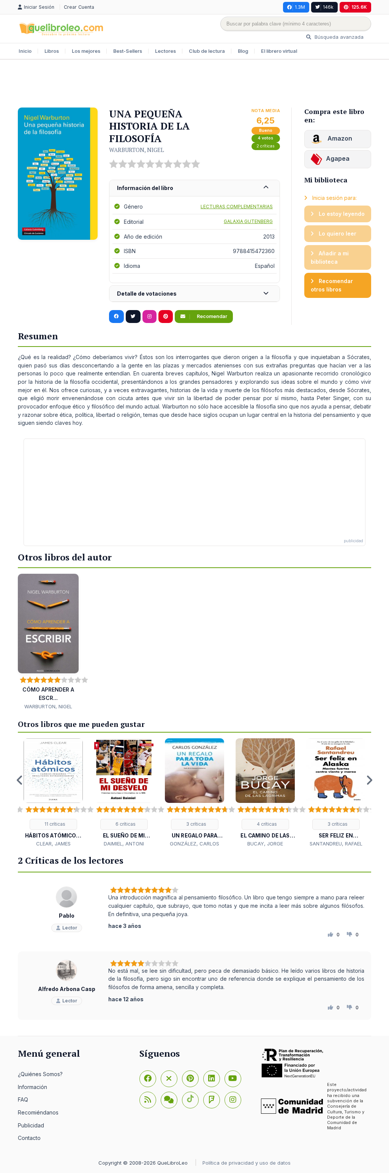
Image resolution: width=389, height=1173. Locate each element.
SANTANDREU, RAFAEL (336, 844)
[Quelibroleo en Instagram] (149, 316)
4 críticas (266, 824)
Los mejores (86, 51)
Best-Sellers (127, 51)
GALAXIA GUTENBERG (248, 221)
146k (328, 7)
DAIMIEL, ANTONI (124, 844)
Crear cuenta (79, 7)
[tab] (194, 188)
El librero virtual (279, 51)
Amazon (339, 138)
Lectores (165, 51)
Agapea (337, 158)
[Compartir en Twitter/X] (133, 316)
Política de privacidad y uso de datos (246, 1163)
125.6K (359, 7)
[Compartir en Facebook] (116, 316)
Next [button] (369, 780)
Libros (51, 51)
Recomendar (211, 316)
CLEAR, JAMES (53, 844)
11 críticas (54, 824)
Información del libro (145, 188)
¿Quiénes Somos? (40, 1074)
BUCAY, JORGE (265, 844)
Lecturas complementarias (237, 206)
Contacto (29, 1138)
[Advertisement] (194, 84)
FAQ (23, 1099)
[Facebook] (147, 1078)
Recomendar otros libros (332, 285)
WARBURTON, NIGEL (136, 150)
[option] (53, 792)
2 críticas (265, 146)
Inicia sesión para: (334, 198)
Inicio (25, 51)
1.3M (300, 7)
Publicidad (31, 1125)
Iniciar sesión (40, 7)
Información (32, 1087)
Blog (243, 51)
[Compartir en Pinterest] (165, 316)
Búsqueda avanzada (338, 37)
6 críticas (125, 824)
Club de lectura (207, 51)
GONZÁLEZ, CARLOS (194, 844)
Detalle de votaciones (147, 293)
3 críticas (195, 824)
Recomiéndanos (38, 1112)
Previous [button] (20, 780)
